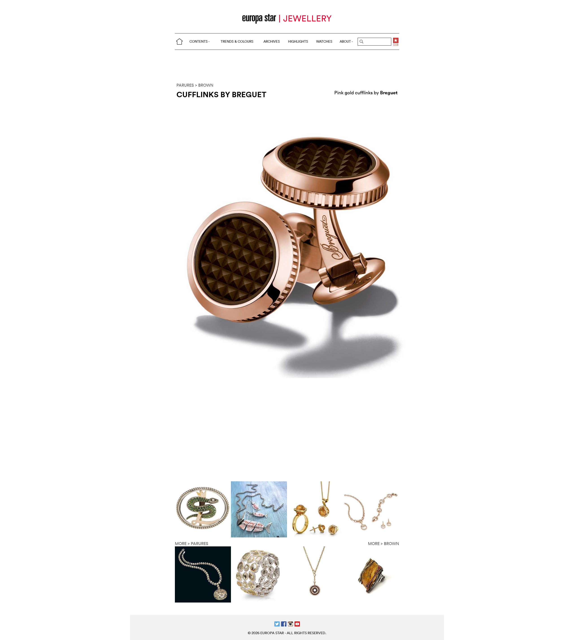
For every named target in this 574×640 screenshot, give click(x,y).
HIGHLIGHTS (298, 41)
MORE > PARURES (191, 543)
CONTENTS (198, 41)
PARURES (185, 85)
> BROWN (204, 85)
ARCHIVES (271, 41)
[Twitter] (277, 623)
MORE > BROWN (383, 543)
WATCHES (324, 41)
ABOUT (345, 41)
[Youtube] (297, 623)
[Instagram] (290, 623)
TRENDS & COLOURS (237, 41)
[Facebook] (284, 623)
